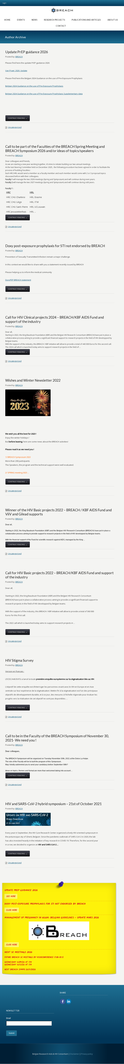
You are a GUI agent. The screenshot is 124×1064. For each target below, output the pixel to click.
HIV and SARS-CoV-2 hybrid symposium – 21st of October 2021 (53, 804)
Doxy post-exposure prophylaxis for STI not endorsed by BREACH (55, 246)
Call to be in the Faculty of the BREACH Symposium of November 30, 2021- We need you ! (57, 738)
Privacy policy (87, 1054)
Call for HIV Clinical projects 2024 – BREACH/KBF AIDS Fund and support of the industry (54, 319)
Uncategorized (14, 127)
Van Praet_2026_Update (16, 70)
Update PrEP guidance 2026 (26, 52)
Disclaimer (74, 1054)
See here (11, 896)
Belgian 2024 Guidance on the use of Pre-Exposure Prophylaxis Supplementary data (44, 93)
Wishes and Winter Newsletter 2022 (32, 380)
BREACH (19, 56)
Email (8, 1018)
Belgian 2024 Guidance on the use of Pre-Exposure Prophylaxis (34, 86)
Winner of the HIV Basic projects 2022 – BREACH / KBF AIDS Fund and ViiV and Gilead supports (58, 512)
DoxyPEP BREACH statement (18, 280)
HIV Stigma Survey (19, 660)
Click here (11, 910)
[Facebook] (62, 1001)
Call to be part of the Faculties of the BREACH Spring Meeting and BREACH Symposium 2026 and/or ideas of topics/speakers (55, 148)
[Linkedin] (68, 1001)
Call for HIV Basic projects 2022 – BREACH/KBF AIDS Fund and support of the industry (59, 575)
